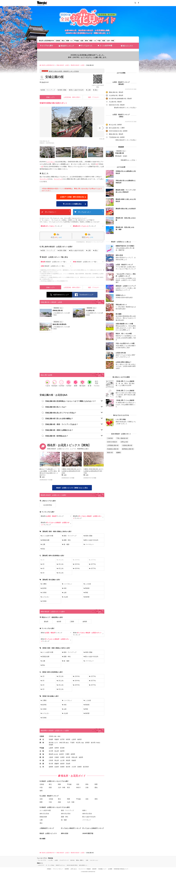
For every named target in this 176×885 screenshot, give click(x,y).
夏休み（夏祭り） (80, 860)
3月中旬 (77, 564)
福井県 (62, 751)
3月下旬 (93, 564)
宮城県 (51, 739)
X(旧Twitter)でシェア (61, 295)
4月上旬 (60, 568)
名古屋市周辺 (47, 505)
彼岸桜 (44, 588)
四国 (103, 41)
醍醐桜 (118, 452)
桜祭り (84, 810)
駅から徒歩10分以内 (77, 90)
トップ (49, 97)
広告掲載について (102, 869)
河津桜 (44, 601)
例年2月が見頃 (44, 813)
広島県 (51, 760)
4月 (42, 166)
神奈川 (78, 787)
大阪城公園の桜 (127, 445)
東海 (86, 41)
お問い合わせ (74, 869)
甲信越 (76, 41)
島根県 (74, 760)
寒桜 (86, 592)
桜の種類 (42, 838)
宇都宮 (98, 742)
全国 (41, 799)
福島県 (79, 739)
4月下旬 (93, 568)
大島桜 (44, 592)
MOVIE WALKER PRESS (72, 865)
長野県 (56, 748)
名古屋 (56, 754)
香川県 (51, 764)
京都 (95, 41)
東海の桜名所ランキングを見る (125, 140)
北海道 (58, 41)
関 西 (42, 757)
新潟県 (62, 748)
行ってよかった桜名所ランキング (93, 828)
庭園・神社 (67, 540)
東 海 (42, 754)
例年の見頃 (71, 97)
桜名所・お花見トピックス (48, 833)
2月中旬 (77, 676)
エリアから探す (47, 45)
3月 (97, 164)
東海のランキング (51, 633)
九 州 (42, 767)
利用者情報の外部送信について (121, 869)
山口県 (62, 760)
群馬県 (87, 742)
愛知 (96, 787)
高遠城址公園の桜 (112, 449)
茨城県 (51, 745)
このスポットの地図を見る (73, 204)
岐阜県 (59, 621)
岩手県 (62, 739)
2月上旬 (60, 676)
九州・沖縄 (110, 41)
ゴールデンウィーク (64, 860)
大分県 (74, 767)
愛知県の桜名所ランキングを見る (124, 107)
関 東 (42, 742)
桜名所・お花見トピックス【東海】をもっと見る (72, 488)
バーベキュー (89, 544)
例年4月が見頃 (87, 813)
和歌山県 (74, 757)
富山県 (56, 751)
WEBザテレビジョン (60, 865)
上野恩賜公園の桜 (112, 445)
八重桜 (44, 584)
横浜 (67, 742)
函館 (59, 736)
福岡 (41, 791)
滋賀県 (81, 757)
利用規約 (49, 869)
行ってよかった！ (90, 211)
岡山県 (56, 760)
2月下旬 (93, 676)
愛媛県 (56, 764)
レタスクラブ (41, 865)
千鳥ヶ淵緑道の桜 (122, 438)
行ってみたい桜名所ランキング (71, 828)
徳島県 (62, 764)
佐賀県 (56, 767)
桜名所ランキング (67, 46)
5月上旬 (60, 573)
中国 (99, 41)
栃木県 (93, 742)
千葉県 (72, 742)
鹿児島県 (86, 767)
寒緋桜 (87, 588)
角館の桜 (110, 452)
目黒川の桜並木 (112, 442)
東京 (71, 41)
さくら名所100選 (106, 45)
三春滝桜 (110, 438)
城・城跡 (66, 544)
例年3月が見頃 (65, 813)
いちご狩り (50, 860)
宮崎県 (79, 767)
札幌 (55, 736)
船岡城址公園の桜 (128, 449)
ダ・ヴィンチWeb (50, 865)
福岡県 (51, 767)
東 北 (42, 739)
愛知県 (43, 82)
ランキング (51, 226)
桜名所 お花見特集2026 (46, 41)
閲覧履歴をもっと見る (128, 160)
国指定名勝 (45, 540)
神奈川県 (62, 742)
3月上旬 (60, 564)
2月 (43, 676)
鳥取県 (68, 760)
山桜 (65, 592)
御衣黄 (87, 597)
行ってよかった (86, 45)
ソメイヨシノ (50, 162)
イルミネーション (94, 860)
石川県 (51, 751)
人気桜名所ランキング (47, 828)
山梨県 (51, 748)
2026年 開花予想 (87, 833)
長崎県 (62, 767)
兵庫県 (62, 757)
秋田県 (68, 739)
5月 (43, 573)
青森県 (56, 739)
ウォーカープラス (42, 860)
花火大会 (72, 860)
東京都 (51, 742)
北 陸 (42, 751)
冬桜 (65, 588)
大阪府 (51, 757)
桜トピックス (128, 46)
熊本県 (68, 767)
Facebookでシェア (86, 295)
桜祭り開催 (62, 90)
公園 (89, 90)
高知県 (68, 764)
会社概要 (110, 869)
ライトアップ (44, 179)
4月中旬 (77, 568)
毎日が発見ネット (83, 865)
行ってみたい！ (57, 211)
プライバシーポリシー (58, 869)
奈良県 (68, 757)
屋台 (96, 90)
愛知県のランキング (52, 516)
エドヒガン (45, 597)
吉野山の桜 (124, 442)
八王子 (56, 742)
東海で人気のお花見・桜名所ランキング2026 (64, 71)
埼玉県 (78, 742)
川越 (82, 742)
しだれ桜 (88, 584)
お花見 (56, 860)
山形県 (74, 739)
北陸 (81, 41)
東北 (63, 41)
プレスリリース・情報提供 (84, 869)
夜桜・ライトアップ (48, 90)
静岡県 (85, 621)
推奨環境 (67, 869)
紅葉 (87, 860)
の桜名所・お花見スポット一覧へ (53, 262)
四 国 (42, 764)
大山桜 (66, 597)
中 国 (42, 760)
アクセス (93, 97)
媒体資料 (94, 869)
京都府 (56, 757)
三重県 (72, 621)
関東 (67, 41)
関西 (91, 41)
